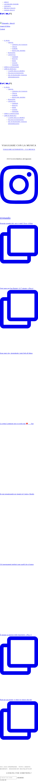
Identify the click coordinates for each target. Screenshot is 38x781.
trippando (27, 159)
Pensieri (15, 64)
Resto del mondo (18, 50)
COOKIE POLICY (9, 10)
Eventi (14, 62)
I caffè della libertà (16, 71)
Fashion (15, 56)
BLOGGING (11, 52)
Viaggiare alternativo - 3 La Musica (19, 149)
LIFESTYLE (12, 54)
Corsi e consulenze (11, 67)
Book (14, 60)
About (6, 2)
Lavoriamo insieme (11, 4)
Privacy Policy (10, 8)
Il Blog (7, 40)
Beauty (15, 58)
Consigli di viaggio (19, 44)
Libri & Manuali (10, 68)
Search (21, 777)
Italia (14, 46)
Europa (15, 48)
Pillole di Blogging (16, 73)
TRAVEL (10, 42)
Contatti (7, 6)
